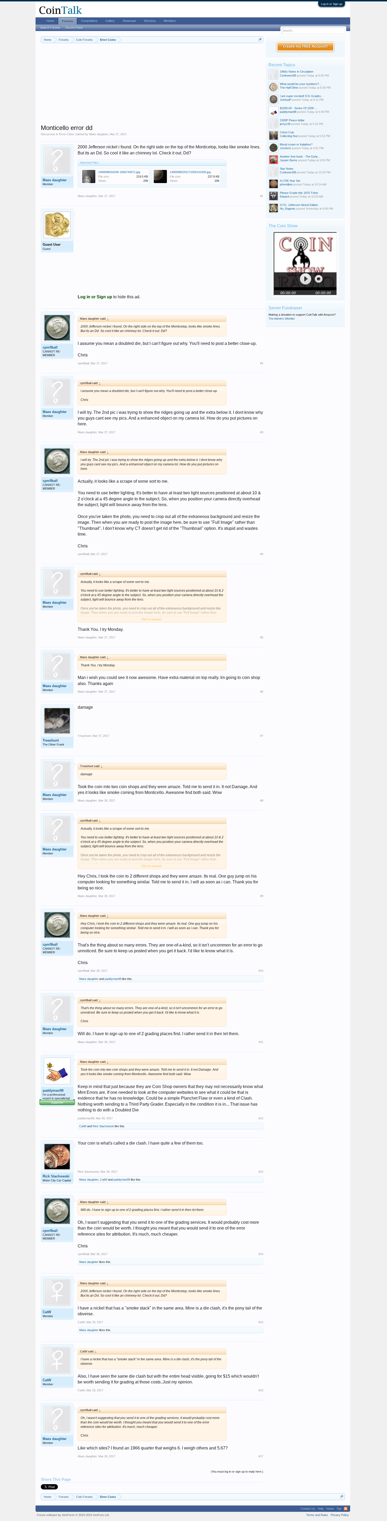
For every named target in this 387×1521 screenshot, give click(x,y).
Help (321, 1508)
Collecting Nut (288, 136)
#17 (261, 1456)
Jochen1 (285, 148)
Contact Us (308, 1508)
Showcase (129, 20)
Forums (67, 21)
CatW (82, 1126)
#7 (261, 735)
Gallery (110, 20)
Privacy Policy (340, 1515)
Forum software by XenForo (73, 1515)
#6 (261, 691)
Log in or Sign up (331, 4)
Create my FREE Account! (305, 46)
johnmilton (286, 184)
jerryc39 (285, 123)
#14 (261, 1254)
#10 (261, 970)
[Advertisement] (152, 87)
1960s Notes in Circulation (296, 71)
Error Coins (66, 134)
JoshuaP (285, 99)
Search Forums (50, 27)
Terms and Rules (317, 1515)
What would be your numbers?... (300, 83)
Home (50, 20)
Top (338, 1508)
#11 (261, 1042)
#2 (261, 363)
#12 (261, 1118)
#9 (261, 896)
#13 (261, 1171)
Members (170, 20)
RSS (346, 1508)
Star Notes (287, 168)
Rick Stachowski (103, 1126)
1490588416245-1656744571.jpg (119, 172)
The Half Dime (289, 87)
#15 (261, 1322)
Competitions (89, 20)
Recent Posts (74, 27)
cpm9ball (50, 347)
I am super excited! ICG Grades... (301, 96)
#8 (261, 800)
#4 (261, 554)
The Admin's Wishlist (282, 318)
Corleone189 (288, 75)
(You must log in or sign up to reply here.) (237, 1471)
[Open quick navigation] (260, 39)
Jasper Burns (288, 160)
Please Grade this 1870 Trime (299, 192)
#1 (261, 196)
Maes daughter (98, 134)
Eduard (284, 196)
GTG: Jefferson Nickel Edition (299, 205)
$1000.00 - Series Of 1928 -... (299, 108)
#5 (261, 637)
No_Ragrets (287, 208)
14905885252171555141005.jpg (190, 172)
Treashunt (51, 740)
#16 (261, 1390)
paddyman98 (113, 978)
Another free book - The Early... (300, 156)
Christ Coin (287, 132)
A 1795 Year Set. (290, 180)
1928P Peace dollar (292, 120)
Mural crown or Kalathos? (296, 144)
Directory (150, 20)
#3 (261, 432)
